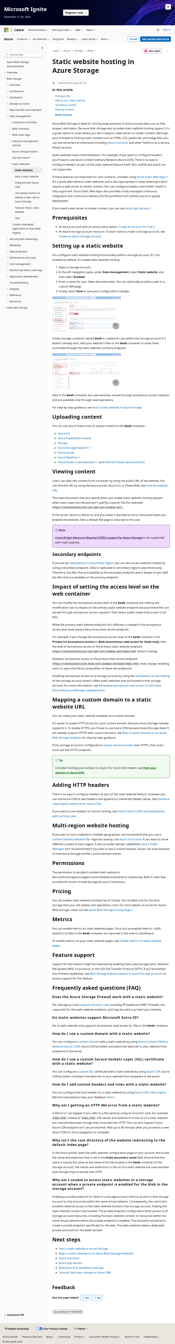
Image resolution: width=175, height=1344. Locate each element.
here (110, 1097)
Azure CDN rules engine (150, 1092)
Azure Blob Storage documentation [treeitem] (18, 64)
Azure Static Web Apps (151, 177)
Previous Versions (32, 1336)
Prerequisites (62, 96)
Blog (48, 1336)
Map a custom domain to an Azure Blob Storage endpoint (96, 1253)
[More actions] (167, 51)
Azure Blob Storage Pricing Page (110, 910)
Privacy (79, 1336)
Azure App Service (137, 208)
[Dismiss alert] (168, 7)
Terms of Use (131, 1336)
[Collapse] (42, 48)
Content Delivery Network (69, 839)
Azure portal (66, 452)
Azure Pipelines (68, 457)
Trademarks (150, 1336)
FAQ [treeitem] (17, 218)
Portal (133, 39)
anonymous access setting (152, 676)
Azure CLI (64, 433)
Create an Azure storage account (80, 236)
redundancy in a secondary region (91, 563)
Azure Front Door (131, 839)
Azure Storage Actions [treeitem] (25, 151)
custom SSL (86, 1071)
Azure (67, 50)
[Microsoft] (6, 30)
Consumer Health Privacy (103, 1336)
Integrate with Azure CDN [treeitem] (27, 185)
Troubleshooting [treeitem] (19, 282)
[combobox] (23, 54)
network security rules (94, 1005)
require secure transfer (118, 745)
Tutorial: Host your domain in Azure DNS (85, 1272)
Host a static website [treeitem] (27, 176)
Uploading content (65, 104)
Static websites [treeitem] (24, 170)
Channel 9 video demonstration (124, 462)
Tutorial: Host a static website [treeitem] (27, 210)
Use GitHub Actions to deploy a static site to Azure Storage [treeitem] (27, 197)
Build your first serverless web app (81, 1268)
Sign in (167, 29)
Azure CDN (153, 1071)
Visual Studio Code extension (76, 462)
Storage (78, 50)
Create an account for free (135, 227)
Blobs (91, 50)
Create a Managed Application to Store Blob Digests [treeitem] (26, 228)
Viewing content (64, 109)
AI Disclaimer (10, 1336)
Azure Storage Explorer (73, 448)
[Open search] (158, 30)
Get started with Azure (155, 39)
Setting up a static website (70, 100)
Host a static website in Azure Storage (117, 407)
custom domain (89, 1042)
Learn (56, 50)
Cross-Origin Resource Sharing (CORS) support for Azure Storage (98, 538)
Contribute (64, 1336)
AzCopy (62, 443)
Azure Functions (117, 143)
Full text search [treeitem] (21, 157)
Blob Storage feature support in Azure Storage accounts (126, 974)
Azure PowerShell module (74, 438)
